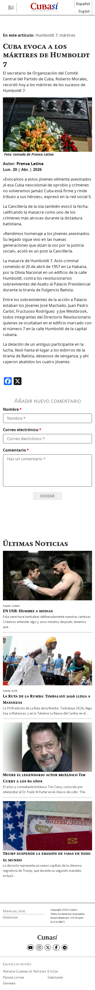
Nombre (11, 409)
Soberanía (55, 977)
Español (83, 4)
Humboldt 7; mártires (55, 35)
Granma (9, 983)
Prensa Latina (30, 163)
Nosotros (10, 917)
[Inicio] (47, 937)
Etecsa (53, 971)
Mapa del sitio (14, 911)
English (84, 11)
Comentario (14, 450)
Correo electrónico (20, 429)
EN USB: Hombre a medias (28, 611)
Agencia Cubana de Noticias (24, 971)
